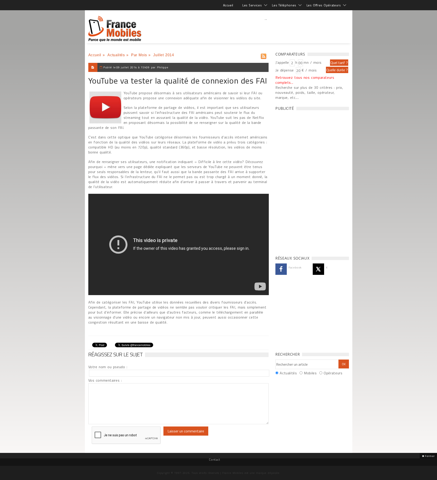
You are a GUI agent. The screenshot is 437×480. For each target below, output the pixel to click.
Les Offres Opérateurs (324, 5)
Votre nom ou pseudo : (107, 366)
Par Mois (139, 55)
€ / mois (309, 70)
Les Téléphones (284, 5)
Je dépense (285, 70)
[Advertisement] (266, 28)
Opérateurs (333, 373)
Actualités (116, 55)
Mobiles (310, 373)
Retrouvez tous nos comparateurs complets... (304, 80)
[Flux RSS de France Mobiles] (263, 55)
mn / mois (312, 62)
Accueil (228, 5)
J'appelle (282, 62)
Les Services (252, 5)
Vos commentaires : (105, 380)
